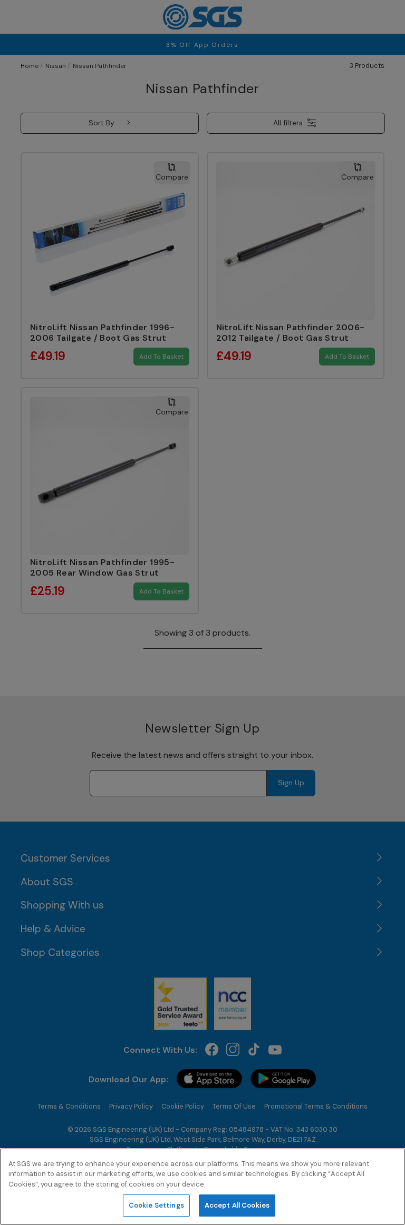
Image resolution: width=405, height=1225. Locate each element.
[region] (202, 1186)
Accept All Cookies (237, 1205)
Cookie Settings (156, 1205)
